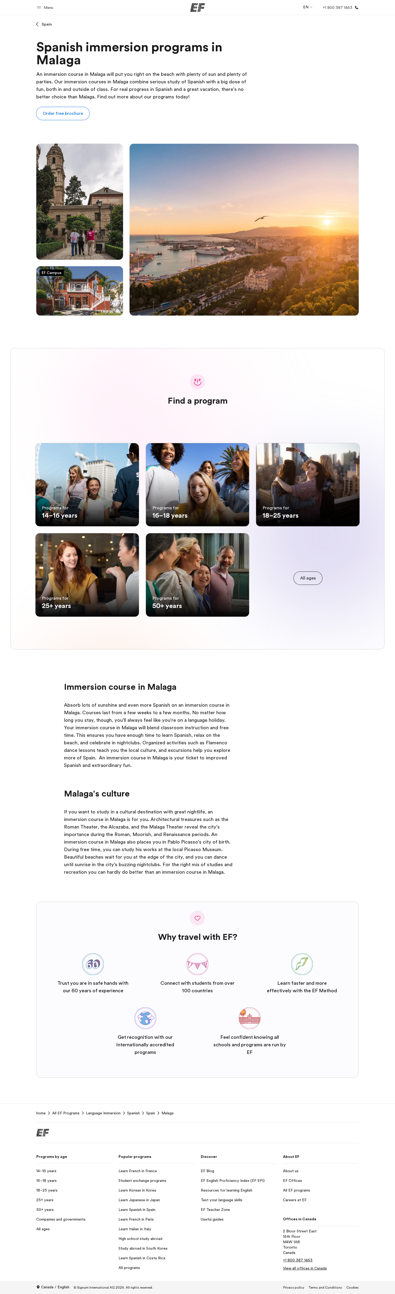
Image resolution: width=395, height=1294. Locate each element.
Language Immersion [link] (103, 1113)
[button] (45, 7)
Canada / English (55, 1287)
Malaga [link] (167, 1113)
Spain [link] (150, 1113)
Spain (47, 24)
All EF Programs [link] (66, 1113)
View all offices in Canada (305, 1268)
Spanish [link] (133, 1113)
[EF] (197, 7)
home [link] (41, 1113)
